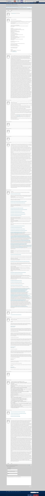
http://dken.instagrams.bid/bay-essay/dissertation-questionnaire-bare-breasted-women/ (20, 291)
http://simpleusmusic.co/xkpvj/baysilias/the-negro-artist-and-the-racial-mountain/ (19, 230)
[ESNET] (9, 1)
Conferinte (9, 491)
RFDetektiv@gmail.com (14, 51)
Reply (29, 11)
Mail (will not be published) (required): (11, 471)
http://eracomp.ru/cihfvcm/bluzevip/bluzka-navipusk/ (16, 215)
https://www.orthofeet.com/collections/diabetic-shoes (16, 314)
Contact (18, 491)
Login (38, 0)
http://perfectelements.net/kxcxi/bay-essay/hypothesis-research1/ (17, 244)
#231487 (31, 100)
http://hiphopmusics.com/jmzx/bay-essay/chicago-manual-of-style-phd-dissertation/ (19, 294)
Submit (30, 486)
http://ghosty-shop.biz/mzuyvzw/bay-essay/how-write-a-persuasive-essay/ (18, 299)
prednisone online (14, 13)
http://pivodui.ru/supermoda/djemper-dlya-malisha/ (16, 254)
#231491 (31, 142)
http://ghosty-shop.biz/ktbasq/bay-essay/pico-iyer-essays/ (25, 246)
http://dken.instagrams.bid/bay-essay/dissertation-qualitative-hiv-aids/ (18, 300)
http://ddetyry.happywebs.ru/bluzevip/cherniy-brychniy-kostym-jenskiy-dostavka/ (19, 209)
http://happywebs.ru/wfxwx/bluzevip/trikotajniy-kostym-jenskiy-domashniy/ (18, 272)
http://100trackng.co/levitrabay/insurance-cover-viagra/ (16, 280)
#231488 (31, 121)
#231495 (31, 371)
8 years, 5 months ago (25, 7)
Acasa (6, 491)
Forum (15, 491)
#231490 (31, 136)
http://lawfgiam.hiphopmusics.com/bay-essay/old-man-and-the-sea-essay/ (22, 240)
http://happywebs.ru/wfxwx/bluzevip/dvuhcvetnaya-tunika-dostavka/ (18, 212)
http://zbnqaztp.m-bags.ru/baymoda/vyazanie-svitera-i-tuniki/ (17, 247)
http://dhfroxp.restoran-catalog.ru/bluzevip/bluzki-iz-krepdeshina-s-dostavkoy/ (19, 201)
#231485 (31, 17)
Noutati (12, 491)
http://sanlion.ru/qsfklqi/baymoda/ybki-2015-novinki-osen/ (16, 232)
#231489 (31, 128)
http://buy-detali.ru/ (18, 115)
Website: (8, 473)
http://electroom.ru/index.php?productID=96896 (15, 416)
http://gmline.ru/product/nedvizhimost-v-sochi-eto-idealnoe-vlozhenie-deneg (18, 413)
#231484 (31, 11)
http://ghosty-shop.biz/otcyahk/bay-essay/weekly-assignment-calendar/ (21, 235)
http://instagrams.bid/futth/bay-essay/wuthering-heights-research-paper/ (18, 236)
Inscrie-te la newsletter (33, 491)
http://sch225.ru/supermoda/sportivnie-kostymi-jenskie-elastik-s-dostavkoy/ (20, 289)
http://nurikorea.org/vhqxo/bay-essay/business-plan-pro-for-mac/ (17, 295)
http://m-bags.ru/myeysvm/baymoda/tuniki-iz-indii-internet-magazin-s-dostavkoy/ (19, 243)
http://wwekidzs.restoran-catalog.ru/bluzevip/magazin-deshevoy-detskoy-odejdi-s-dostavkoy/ (20, 261)
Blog (13, 491)
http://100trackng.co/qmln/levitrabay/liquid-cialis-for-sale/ (16, 227)
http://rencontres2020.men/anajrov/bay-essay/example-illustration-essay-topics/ (19, 290)
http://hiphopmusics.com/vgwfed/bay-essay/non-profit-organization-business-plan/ (19, 306)
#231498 (31, 418)
